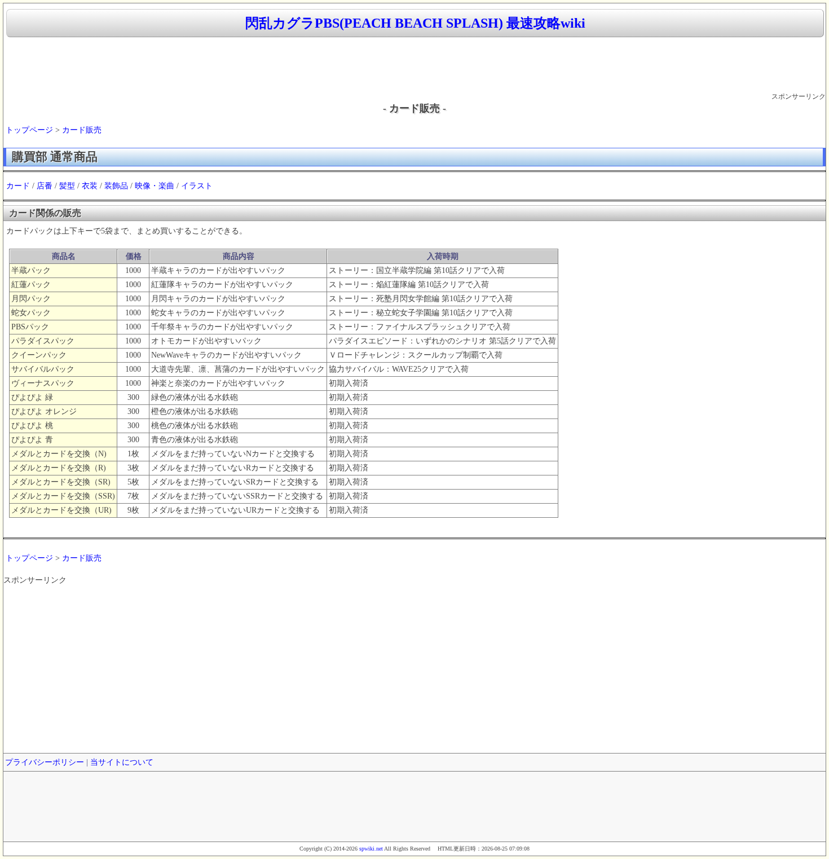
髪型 (67, 186)
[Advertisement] (414, 65)
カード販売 (82, 130)
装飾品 (116, 186)
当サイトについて (121, 762)
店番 (44, 186)
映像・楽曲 (154, 186)
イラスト (197, 186)
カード (18, 186)
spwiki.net (371, 848)
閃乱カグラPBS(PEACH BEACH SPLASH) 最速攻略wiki (415, 23)
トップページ (29, 130)
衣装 (90, 186)
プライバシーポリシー (44, 762)
